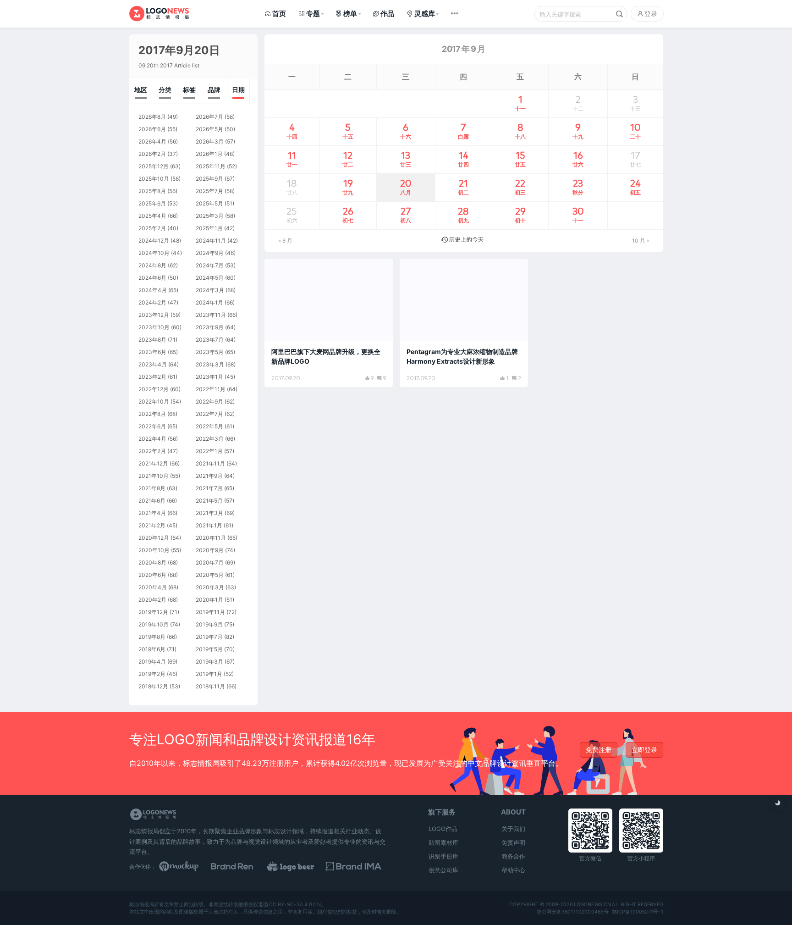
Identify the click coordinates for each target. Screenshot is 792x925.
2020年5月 (210, 574)
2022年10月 (153, 401)
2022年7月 (209, 413)
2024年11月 (211, 240)
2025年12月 (153, 166)
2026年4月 (152, 141)
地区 (140, 90)
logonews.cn (591, 904)
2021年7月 (209, 488)
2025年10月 (153, 178)
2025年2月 (152, 228)
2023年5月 (210, 352)
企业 (416, 269)
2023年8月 (152, 339)
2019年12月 (153, 612)
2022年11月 (211, 389)
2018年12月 (153, 686)
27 (405, 214)
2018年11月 (210, 686)
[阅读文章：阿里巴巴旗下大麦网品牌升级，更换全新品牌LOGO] (328, 323)
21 (463, 186)
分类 (165, 90)
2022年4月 (152, 438)
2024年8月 (152, 265)
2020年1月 (209, 599)
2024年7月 (210, 265)
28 (463, 214)
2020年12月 (153, 537)
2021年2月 (151, 525)
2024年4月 (152, 290)
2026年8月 (152, 116)
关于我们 (513, 828)
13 (405, 158)
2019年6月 (151, 649)
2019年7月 (209, 636)
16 (577, 158)
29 (520, 214)
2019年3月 (209, 661)
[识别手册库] (357, 866)
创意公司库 (443, 870)
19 (347, 186)
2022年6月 (152, 426)
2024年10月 (154, 252)
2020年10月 (154, 550)
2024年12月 (153, 240)
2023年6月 (152, 352)
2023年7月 (210, 339)
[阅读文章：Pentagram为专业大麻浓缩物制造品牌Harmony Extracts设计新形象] (464, 323)
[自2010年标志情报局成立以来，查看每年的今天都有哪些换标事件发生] (462, 240)
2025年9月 (209, 178)
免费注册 (598, 749)
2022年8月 (152, 413)
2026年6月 (152, 129)
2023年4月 (152, 364)
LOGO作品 (443, 828)
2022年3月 (210, 438)
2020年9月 (210, 550)
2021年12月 (153, 463)
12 (347, 158)
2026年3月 (210, 141)
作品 (387, 13)
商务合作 (513, 856)
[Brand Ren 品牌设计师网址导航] (243, 866)
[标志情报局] (159, 13)
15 (520, 158)
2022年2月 (152, 451)
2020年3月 (210, 587)
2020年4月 (152, 587)
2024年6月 (152, 277)
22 (520, 186)
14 (463, 158)
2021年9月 (209, 475)
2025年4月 (152, 215)
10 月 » (640, 240)
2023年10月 (154, 327)
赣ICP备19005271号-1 (637, 911)
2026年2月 (152, 153)
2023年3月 (210, 364)
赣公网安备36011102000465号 (572, 911)
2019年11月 (210, 612)
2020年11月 (211, 537)
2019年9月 (209, 624)
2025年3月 (210, 215)
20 (406, 186)
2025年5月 (209, 203)
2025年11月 (211, 166)
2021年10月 (153, 475)
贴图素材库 (443, 842)
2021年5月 (209, 500)
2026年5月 (209, 129)
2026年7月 (209, 116)
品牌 (214, 90)
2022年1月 (209, 451)
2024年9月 (210, 252)
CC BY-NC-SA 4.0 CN (295, 904)
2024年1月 (209, 302)
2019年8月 (151, 636)
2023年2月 (152, 376)
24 (635, 186)
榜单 (350, 13)
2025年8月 (152, 191)
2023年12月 (153, 314)
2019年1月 (209, 673)
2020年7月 (210, 562)
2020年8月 (152, 562)
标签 (189, 90)
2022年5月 (209, 426)
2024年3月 (210, 290)
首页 (279, 13)
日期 (238, 90)
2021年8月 (151, 488)
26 (347, 214)
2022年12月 (153, 389)
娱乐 (281, 269)
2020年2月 (152, 599)
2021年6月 (151, 500)
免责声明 (513, 842)
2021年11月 (210, 463)
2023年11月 (211, 314)
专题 (313, 13)
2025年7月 (209, 191)
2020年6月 (152, 574)
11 (291, 158)
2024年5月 (210, 277)
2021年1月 (209, 525)
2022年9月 (209, 401)
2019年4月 (152, 661)
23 (577, 186)
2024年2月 (152, 302)
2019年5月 (209, 649)
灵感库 (424, 13)
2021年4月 (152, 513)
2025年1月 (209, 228)
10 (635, 130)
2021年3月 (209, 513)
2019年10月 (153, 624)
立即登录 (644, 749)
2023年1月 (209, 376)
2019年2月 (151, 673)
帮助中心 (513, 870)
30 (578, 214)
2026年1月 (209, 153)
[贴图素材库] (187, 866)
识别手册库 (443, 856)
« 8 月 (285, 240)
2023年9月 (210, 327)
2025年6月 (152, 203)
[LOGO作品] (300, 866)
